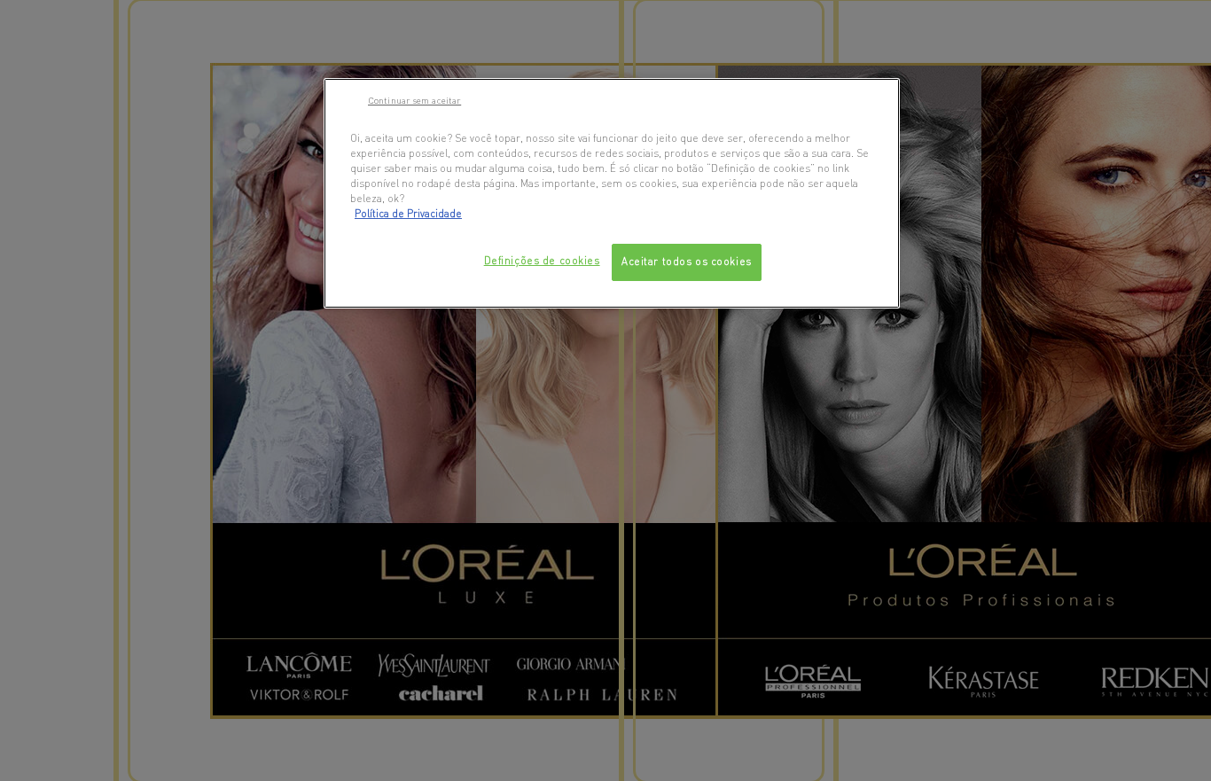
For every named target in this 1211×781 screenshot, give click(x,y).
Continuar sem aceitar (414, 100)
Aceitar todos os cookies (686, 261)
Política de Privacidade (408, 213)
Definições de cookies (542, 260)
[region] (612, 193)
